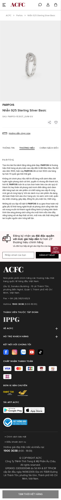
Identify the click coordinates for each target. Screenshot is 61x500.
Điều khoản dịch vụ (16, 442)
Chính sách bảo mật (16, 437)
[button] (48, 5)
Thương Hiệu (27, 148)
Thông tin (8, 148)
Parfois (19, 16)
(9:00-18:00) (24, 304)
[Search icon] (40, 4)
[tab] (8, 148)
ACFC (8, 16)
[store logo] (18, 5)
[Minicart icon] (55, 5)
